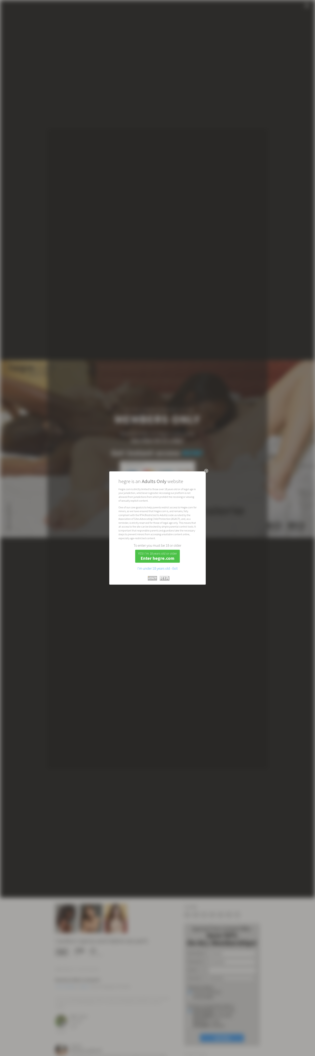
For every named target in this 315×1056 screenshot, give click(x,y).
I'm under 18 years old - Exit (157, 568)
